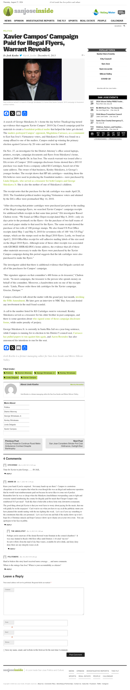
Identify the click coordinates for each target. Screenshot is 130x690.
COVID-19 (106, 79)
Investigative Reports (40, 20)
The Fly (61, 20)
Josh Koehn (12, 55)
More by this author (77, 384)
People (102, 20)
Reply (9, 474)
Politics (7, 31)
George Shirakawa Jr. (46, 373)
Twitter (99, 684)
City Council (105, 59)
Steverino (12, 465)
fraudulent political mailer (37, 129)
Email (9, 632)
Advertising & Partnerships (65, 684)
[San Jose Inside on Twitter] (118, 2)
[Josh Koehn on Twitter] (22, 390)
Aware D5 (12, 481)
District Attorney (25, 373)
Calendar (117, 20)
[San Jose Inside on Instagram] (125, 2)
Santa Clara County (106, 54)
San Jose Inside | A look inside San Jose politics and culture (33, 670)
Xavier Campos (29, 377)
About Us (41, 684)
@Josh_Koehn (29, 55)
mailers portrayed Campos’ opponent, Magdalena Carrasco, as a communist (46, 132)
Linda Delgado (12, 377)
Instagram (105, 684)
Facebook (93, 684)
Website (7, 642)
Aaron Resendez (59, 336)
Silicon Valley (106, 74)
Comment (7, 589)
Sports (73, 20)
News (8, 20)
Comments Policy (50, 684)
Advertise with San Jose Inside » (107, 88)
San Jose (106, 64)
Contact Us (77, 684)
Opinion (19, 20)
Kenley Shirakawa (67, 373)
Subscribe (85, 684)
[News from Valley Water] (109, 11)
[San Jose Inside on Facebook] (121, 2)
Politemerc (13, 556)
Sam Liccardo (105, 69)
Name (9, 622)
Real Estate (87, 20)
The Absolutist (18, 531)
